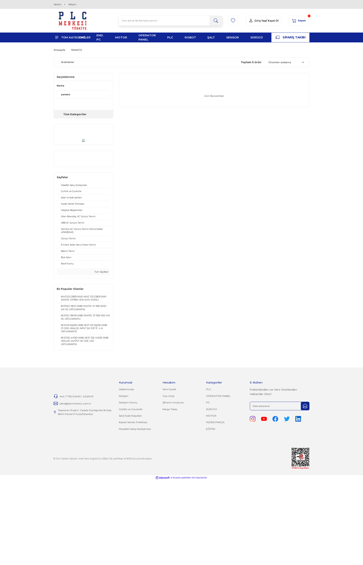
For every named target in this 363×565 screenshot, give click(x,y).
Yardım (57, 4)
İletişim (72, 4)
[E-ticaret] (181, 477)
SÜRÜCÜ (211, 409)
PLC (208, 389)
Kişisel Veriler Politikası (133, 422)
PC (208, 402)
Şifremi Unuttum (173, 402)
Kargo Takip (170, 409)
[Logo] (73, 21)
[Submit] (305, 406)
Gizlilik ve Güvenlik (130, 409)
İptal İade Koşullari (130, 415)
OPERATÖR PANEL (218, 396)
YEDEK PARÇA (215, 422)
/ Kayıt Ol (272, 20)
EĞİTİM (210, 428)
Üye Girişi (168, 396)
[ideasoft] (162, 477)
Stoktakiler (67, 62)
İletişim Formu (128, 402)
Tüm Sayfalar (101, 272)
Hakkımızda (126, 389)
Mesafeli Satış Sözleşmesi (135, 428)
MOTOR (211, 415)
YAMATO (76, 49)
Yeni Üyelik (169, 389)
